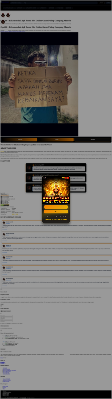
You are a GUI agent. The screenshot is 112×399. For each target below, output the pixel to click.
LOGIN (56, 207)
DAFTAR (56, 211)
